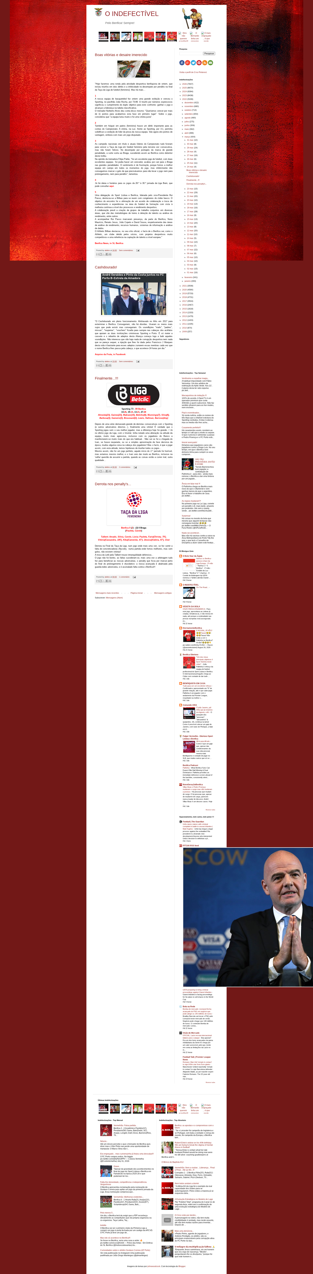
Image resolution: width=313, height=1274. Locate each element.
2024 (184, 91)
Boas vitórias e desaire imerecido (121, 55)
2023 (184, 95)
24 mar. (190, 167)
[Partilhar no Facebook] (107, 254)
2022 (184, 99)
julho (187, 122)
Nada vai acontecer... (191, 533)
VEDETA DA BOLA (191, 606)
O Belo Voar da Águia (192, 556)
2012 (184, 320)
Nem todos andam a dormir (187, 1183)
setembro (189, 114)
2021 (184, 286)
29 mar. (190, 148)
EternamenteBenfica (192, 628)
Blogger (182, 1266)
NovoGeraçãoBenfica (193, 784)
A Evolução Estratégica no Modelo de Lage (194, 1199)
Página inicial (137, 593)
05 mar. (190, 257)
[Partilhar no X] (103, 254)
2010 (184, 328)
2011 (184, 324)
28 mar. (190, 151)
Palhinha (186, 768)
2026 (184, 84)
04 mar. (190, 261)
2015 (184, 309)
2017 (184, 301)
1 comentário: (124, 577)
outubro (188, 110)
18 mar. (190, 208)
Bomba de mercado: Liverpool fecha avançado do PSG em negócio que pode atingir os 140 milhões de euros (197, 1011)
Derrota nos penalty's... (113, 484)
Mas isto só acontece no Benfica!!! (115, 1238)
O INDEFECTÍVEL (132, 13)
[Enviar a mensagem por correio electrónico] (137, 250)
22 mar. (190, 192)
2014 (184, 312)
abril (187, 133)
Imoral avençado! (189, 442)
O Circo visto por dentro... (186, 1215)
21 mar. (190, 196)
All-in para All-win (203, 741)
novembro (189, 106)
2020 (184, 290)
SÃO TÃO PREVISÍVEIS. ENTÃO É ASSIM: (205, 461)
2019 (184, 293)
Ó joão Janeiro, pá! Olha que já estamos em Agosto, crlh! (204, 710)
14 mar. (190, 223)
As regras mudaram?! (191, 501)
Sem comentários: (126, 250)
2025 (184, 88)
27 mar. (190, 155)
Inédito (103, 1225)
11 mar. (190, 234)
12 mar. (190, 230)
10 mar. (190, 238)
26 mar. (190, 159)
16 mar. (190, 215)
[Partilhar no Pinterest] (110, 254)
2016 (184, 305)
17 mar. (190, 211)
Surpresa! (186, 516)
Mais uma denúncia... (184, 1231)
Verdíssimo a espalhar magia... (195, 378)
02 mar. (190, 269)
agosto (188, 118)
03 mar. (190, 265)
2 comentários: (125, 467)
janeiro (188, 281)
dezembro (189, 102)
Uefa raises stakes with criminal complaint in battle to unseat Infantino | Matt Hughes (198, 826)
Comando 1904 (190, 705)
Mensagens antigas (163, 593)
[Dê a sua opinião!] (100, 254)
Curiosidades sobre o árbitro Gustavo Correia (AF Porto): (125, 1250)
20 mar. (190, 200)
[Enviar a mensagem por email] (97, 254)
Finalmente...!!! (106, 378)
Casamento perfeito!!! (191, 427)
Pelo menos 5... (107, 1213)
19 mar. (190, 204)
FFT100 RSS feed (191, 846)
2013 (184, 316)
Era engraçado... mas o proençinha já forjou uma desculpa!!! (127, 1154)
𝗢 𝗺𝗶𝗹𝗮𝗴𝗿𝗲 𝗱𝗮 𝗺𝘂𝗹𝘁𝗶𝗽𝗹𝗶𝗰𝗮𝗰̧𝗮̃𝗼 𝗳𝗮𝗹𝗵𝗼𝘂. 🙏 (195, 1247)
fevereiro (189, 277)
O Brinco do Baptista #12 (173, 1162)
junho (187, 125)
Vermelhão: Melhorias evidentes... (129, 1197)
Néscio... (104, 1141)
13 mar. (190, 227)
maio (187, 129)
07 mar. (190, 250)
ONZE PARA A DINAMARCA (194, 609)
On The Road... (202, 587)
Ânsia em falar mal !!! (191, 484)
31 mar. (190, 140)
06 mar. (190, 253)
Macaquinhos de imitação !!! (194, 395)
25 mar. (190, 163)
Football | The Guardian (193, 822)
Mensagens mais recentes (107, 593)
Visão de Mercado (191, 1033)
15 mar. (190, 219)
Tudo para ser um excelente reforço (197, 686)
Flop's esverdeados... (191, 413)
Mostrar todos (210, 810)
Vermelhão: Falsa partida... (125, 1125)
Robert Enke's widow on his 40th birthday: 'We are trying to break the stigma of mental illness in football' (194, 1145)
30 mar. (190, 144)
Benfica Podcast (190, 765)
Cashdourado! (106, 267)
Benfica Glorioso (190, 654)
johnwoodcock (153, 1266)
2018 (184, 297)
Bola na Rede (189, 1006)
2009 (184, 331)
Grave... (117, 1166)
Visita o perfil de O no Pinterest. (193, 72)
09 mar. (190, 242)
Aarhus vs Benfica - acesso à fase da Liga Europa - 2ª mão (204, 561)
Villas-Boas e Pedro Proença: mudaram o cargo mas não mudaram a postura (197, 789)
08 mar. (190, 246)
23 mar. (190, 189)
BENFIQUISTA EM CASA (194, 683)
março (188, 137)
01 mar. (190, 272)
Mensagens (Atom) (114, 598)
